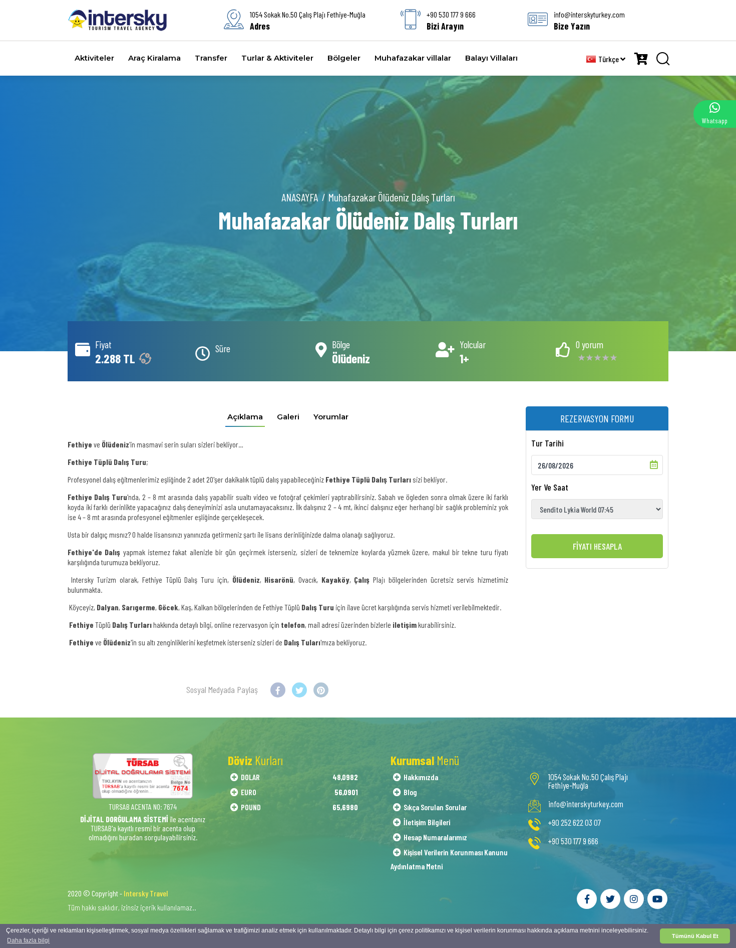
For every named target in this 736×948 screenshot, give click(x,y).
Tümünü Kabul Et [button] (695, 936)
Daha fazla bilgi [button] (28, 940)
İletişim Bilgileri (427, 822)
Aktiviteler (94, 58)
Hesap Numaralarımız (435, 837)
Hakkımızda (421, 777)
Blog (410, 792)
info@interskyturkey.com (585, 804)
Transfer (211, 58)
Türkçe (609, 59)
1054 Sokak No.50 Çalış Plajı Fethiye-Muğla (588, 781)
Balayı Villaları (491, 58)
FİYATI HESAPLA (597, 546)
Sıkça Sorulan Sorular (435, 807)
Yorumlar (330, 416)
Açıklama (245, 416)
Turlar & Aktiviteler (277, 58)
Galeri (288, 416)
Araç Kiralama (154, 58)
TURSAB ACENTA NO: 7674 (143, 806)
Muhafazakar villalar (413, 58)
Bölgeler (343, 58)
